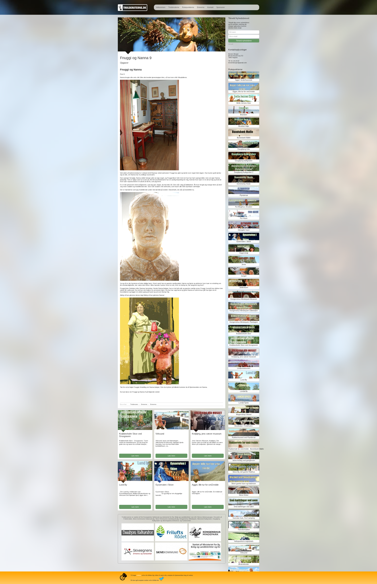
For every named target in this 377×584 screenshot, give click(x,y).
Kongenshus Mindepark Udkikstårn (244, 311)
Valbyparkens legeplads (243, 541)
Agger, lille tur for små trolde (205, 484)
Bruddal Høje (243, 126)
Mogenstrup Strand (243, 414)
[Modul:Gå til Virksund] (171, 429)
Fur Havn (243, 218)
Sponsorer (220, 7)
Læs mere (135, 456)
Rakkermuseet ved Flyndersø (243, 437)
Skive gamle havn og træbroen (243, 484)
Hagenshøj (243, 253)
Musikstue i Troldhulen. (243, 426)
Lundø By (244, 391)
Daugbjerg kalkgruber (243, 161)
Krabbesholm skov (243, 334)
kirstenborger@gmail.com (237, 63)
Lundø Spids (244, 403)
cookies (139, 575)
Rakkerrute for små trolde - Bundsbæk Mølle (244, 449)
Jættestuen (243, 287)
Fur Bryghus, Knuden (243, 207)
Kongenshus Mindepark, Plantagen (244, 322)
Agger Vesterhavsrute (243, 80)
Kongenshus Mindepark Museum (243, 299)
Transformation (244, 530)
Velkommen (160, 7)
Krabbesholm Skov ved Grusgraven (130, 434)
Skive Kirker (243, 495)
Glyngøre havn (244, 230)
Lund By (123, 484)
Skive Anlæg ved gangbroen (243, 460)
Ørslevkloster (243, 564)
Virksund (160, 433)
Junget (243, 276)
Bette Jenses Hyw (244, 103)
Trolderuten (134, 404)
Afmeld (230, 44)
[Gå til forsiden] (132, 10)
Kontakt (210, 7)
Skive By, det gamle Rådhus (244, 472)
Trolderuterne (173, 7)
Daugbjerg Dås (244, 149)
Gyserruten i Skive (164, 484)
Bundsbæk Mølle (243, 138)
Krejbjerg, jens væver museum (206, 433)
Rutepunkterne (188, 7)
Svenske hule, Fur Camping (244, 518)
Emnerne (200, 7)
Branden (243, 115)
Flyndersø (244, 195)
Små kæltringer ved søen (244, 507)
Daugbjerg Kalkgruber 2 (243, 172)
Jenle (244, 264)
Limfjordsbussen (243, 368)
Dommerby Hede (243, 184)
